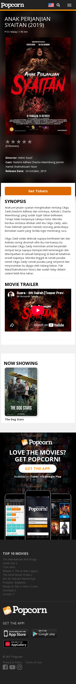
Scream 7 (8, 594)
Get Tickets (38, 191)
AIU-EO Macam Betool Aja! (19, 578)
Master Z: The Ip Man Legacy (20, 571)
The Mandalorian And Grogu (20, 559)
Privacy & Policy (12, 662)
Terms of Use (33, 662)
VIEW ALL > (45, 364)
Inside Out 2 (10, 563)
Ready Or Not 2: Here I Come (20, 586)
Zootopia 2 (9, 590)
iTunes (34, 476)
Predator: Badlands (14, 582)
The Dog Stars (14, 419)
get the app (37, 468)
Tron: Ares (9, 567)
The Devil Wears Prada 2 (17, 575)
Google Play (53, 476)
